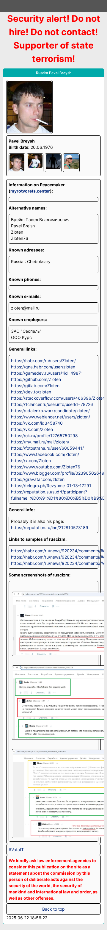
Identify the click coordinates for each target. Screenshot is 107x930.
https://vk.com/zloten (32, 429)
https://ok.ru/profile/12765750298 (44, 435)
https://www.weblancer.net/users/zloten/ (50, 416)
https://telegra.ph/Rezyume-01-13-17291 (51, 485)
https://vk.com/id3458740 (37, 423)
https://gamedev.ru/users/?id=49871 (47, 373)
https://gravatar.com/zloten (37, 479)
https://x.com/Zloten (31, 460)
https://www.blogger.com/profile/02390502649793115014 (53, 473)
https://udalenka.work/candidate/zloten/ (50, 410)
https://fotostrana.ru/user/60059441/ (47, 448)
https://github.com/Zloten (36, 379)
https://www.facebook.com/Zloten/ (45, 454)
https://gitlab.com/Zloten (35, 385)
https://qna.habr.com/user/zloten (43, 366)
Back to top (53, 909)
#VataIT (16, 849)
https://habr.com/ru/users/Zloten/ (43, 360)
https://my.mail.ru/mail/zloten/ (40, 441)
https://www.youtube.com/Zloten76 (45, 466)
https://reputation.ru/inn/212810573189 (49, 527)
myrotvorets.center (30, 190)
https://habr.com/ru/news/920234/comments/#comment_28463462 (53, 563)
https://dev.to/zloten (31, 391)
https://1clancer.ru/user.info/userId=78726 (52, 404)
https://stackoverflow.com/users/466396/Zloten (53, 398)
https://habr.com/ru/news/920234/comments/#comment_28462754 (53, 550)
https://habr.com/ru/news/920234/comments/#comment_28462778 (53, 556)
